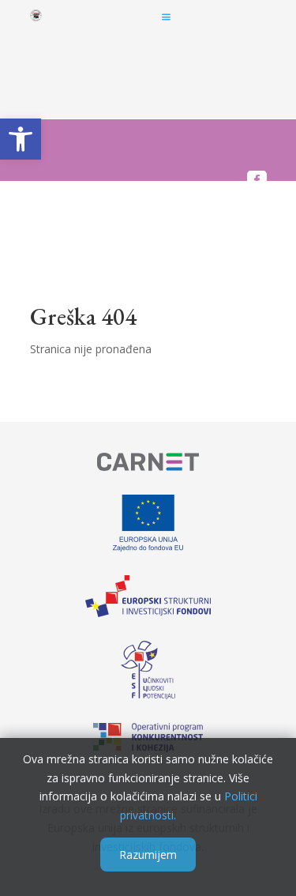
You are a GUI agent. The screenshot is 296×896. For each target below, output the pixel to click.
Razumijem (148, 854)
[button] (20, 139)
